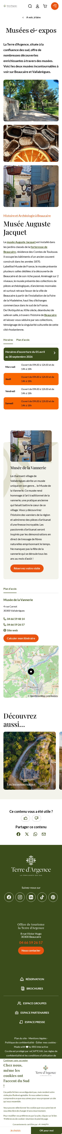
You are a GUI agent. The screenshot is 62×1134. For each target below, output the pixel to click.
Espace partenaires (34, 1012)
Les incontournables (21, 784)
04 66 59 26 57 (16, 624)
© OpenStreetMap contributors (43, 695)
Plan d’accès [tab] (22, 339)
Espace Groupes (34, 1003)
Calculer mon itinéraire (21, 638)
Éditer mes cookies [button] (46, 1042)
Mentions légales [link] (37, 1038)
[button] (30, 6)
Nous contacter (31, 950)
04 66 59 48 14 (16, 618)
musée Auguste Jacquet (21, 242)
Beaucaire (50, 315)
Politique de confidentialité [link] (19, 1042)
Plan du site (20, 1038)
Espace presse (35, 1022)
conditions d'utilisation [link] (40, 1055)
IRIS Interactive (40, 1046)
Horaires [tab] (8, 339)
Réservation (35, 979)
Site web (12, 630)
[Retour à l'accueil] (10, 6)
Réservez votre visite (27, 568)
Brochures (35, 988)
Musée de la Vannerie (18, 600)
